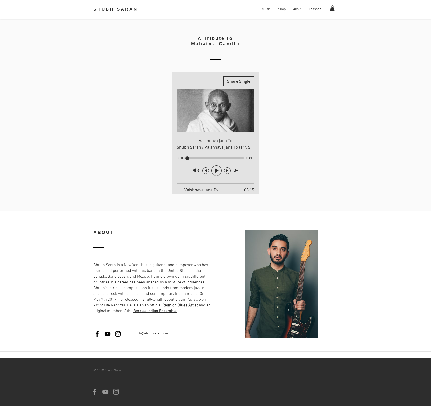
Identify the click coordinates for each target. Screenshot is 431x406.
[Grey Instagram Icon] (116, 392)
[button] (332, 8)
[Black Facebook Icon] (97, 334)
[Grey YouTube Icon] (105, 392)
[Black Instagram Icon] (118, 334)
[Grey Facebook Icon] (95, 392)
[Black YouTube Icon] (107, 334)
